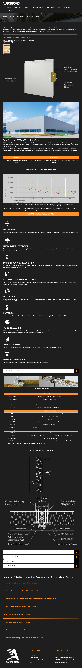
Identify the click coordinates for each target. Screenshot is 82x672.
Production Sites (34, 657)
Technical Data (10, 566)
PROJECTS (25, 7)
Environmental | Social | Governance (39, 660)
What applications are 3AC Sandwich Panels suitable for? (23, 606)
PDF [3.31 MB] (9, 42)
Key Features (50, 7)
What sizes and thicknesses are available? (18, 622)
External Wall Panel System (14, 371)
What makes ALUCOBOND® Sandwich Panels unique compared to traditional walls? (31, 599)
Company (32, 655)
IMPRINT (11, 670)
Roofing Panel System (12, 556)
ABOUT (9, 7)
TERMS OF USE (19, 670)
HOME (5, 670)
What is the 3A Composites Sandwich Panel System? (21, 583)
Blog (58, 7)
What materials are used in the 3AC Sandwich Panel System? (24, 591)
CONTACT (10, 10)
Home (5, 17)
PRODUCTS (17, 7)
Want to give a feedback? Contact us (64, 657)
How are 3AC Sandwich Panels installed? (18, 614)
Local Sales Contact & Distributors (64, 655)
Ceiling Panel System (11, 561)
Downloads (67, 7)
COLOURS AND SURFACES (37, 7)
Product (11, 17)
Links (31, 662)
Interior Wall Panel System (13, 552)
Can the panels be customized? (15, 630)
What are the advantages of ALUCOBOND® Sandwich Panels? (24, 638)
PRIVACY (27, 670)
